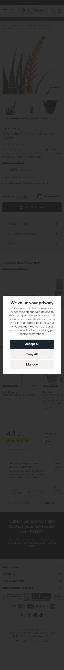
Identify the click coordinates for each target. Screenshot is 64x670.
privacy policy (20, 326)
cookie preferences (31, 334)
